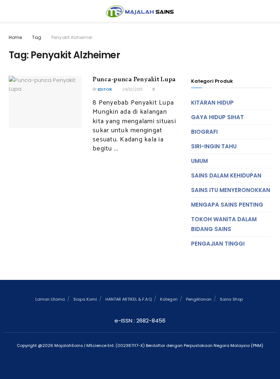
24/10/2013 (132, 89)
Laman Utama (50, 299)
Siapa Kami (85, 299)
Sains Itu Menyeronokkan (230, 190)
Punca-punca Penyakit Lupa (134, 79)
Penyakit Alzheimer (71, 37)
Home (15, 37)
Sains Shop (231, 299)
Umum (199, 161)
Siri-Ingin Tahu (214, 146)
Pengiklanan (198, 299)
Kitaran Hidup (212, 102)
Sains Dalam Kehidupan (226, 175)
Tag (36, 37)
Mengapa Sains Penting (227, 204)
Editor (105, 89)
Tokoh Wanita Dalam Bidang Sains (224, 224)
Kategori (169, 299)
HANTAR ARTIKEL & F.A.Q (128, 299)
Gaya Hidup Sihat (217, 117)
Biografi (204, 132)
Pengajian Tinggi (218, 243)
